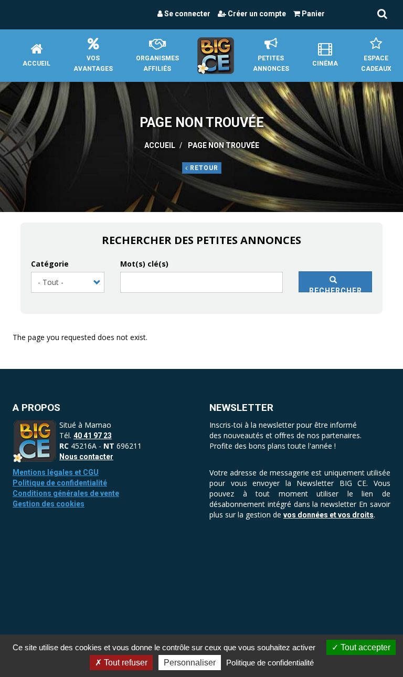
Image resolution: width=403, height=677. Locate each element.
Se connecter (186, 13)
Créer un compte (256, 13)
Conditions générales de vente (66, 493)
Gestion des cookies (48, 504)
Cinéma (325, 63)
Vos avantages (93, 63)
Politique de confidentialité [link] (270, 662)
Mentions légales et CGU (56, 472)
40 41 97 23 (92, 435)
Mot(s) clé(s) (144, 264)
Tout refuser (124, 662)
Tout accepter (364, 647)
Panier (312, 13)
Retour (203, 168)
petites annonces (271, 63)
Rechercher (335, 289)
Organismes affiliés (157, 63)
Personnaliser (190, 662)
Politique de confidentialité (60, 483)
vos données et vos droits (328, 515)
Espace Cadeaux (376, 63)
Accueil (36, 63)
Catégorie (50, 264)
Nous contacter (86, 456)
